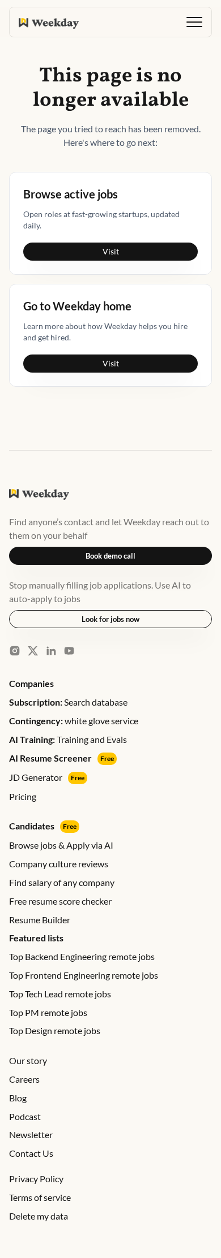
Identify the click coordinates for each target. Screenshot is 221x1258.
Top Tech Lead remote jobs (60, 993)
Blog (18, 1097)
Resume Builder (39, 919)
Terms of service (40, 1197)
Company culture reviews (58, 863)
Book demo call (110, 555)
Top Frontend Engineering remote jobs (83, 975)
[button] (194, 22)
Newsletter (31, 1134)
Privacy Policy (36, 1178)
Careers (24, 1079)
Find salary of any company (61, 882)
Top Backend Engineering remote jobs (82, 956)
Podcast (25, 1116)
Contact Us (31, 1153)
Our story (28, 1060)
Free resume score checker (60, 901)
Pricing (22, 796)
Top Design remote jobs (54, 1030)
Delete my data (38, 1216)
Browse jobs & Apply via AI (61, 845)
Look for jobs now (110, 619)
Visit (111, 251)
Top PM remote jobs (48, 1012)
